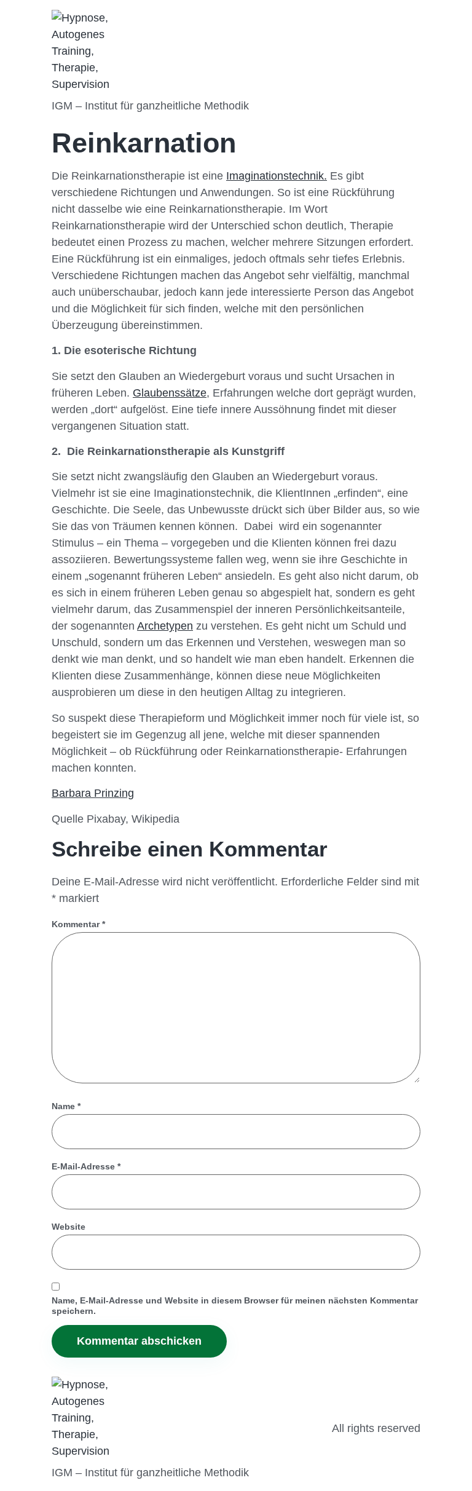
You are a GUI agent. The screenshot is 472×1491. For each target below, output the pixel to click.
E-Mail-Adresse (86, 1166)
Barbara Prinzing (93, 793)
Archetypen (165, 626)
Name (66, 1106)
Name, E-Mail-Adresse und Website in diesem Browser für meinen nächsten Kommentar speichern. (235, 1305)
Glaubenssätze (169, 393)
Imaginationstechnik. (276, 176)
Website (68, 1227)
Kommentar (78, 924)
